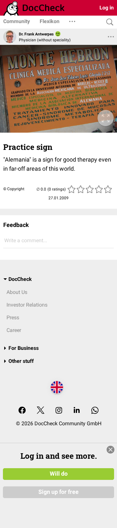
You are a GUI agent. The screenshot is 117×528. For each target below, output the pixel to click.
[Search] (108, 22)
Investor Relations (26, 305)
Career (13, 330)
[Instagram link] (58, 411)
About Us (16, 292)
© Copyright (13, 189)
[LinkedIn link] (76, 411)
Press (12, 317)
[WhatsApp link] (94, 411)
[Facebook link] (22, 411)
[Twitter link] (41, 411)
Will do (59, 473)
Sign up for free (58, 492)
